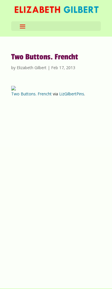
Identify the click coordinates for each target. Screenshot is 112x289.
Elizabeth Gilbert (32, 67)
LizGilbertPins (71, 94)
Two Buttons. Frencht (31, 94)
